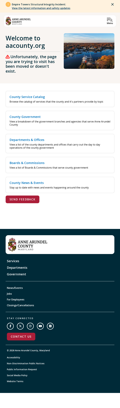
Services (13, 261)
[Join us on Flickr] (50, 326)
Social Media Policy (17, 375)
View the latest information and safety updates (41, 8)
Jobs (9, 293)
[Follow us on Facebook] (10, 326)
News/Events (15, 288)
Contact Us (21, 336)
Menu (110, 23)
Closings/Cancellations (20, 305)
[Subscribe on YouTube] (40, 326)
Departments (17, 267)
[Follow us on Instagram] (30, 326)
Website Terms (15, 381)
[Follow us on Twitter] (20, 326)
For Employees (15, 299)
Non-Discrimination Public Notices (25, 363)
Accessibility (13, 357)
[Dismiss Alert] (112, 4)
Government (16, 274)
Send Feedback (22, 199)
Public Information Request (22, 369)
